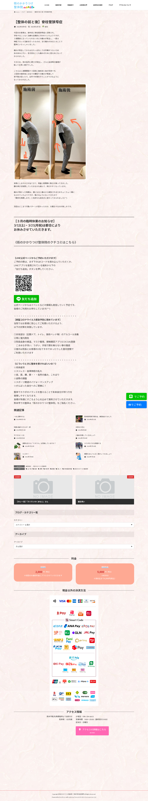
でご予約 (139, 396)
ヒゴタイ (26, 454)
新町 (41, 469)
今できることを (19, 435)
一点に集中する (19, 416)
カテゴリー (18, 520)
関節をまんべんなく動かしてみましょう (98, 454)
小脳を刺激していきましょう (85, 435)
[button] (92, 730)
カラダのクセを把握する (92, 443)
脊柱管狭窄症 (68, 469)
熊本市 (47, 469)
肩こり (59, 469)
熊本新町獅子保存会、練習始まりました (98, 416)
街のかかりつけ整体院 (39, 466)
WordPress (62, 797)
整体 (35, 469)
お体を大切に (80, 427)
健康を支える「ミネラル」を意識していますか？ (39, 443)
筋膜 (53, 469)
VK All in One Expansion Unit (88, 797)
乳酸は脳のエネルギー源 (22, 427)
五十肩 (30, 469)
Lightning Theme (73, 797)
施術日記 (28, 466)
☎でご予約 (134, 404)
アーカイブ (18, 542)
